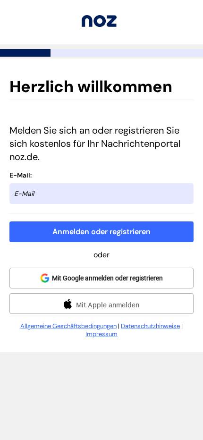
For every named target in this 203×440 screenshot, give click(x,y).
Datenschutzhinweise (150, 326)
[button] (101, 231)
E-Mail (19, 175)
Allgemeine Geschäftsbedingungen (68, 326)
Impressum (101, 334)
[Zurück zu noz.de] (99, 24)
